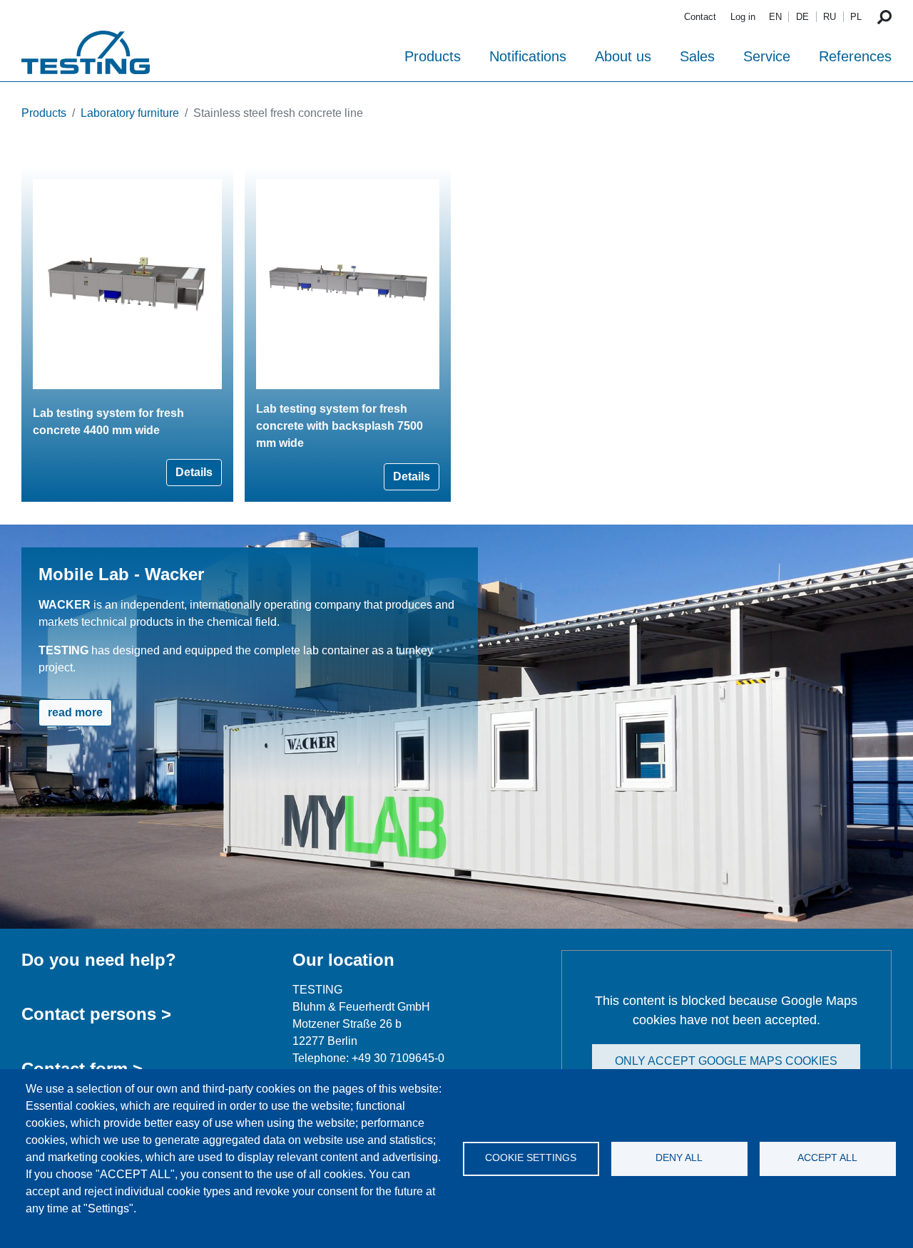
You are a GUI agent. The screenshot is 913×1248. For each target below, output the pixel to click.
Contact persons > (96, 1013)
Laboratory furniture (130, 113)
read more (75, 712)
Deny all (679, 1157)
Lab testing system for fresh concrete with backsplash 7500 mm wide (339, 426)
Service (766, 56)
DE (802, 16)
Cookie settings (530, 1157)
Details (194, 472)
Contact (700, 16)
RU (829, 16)
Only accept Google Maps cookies (726, 1061)
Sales (697, 56)
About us (623, 56)
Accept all (827, 1157)
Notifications (527, 56)
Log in (742, 16)
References (855, 56)
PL (856, 16)
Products (432, 56)
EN (775, 16)
